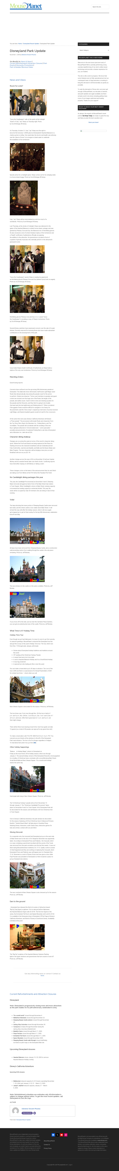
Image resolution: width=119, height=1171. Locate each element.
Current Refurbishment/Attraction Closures (26, 63)
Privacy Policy (48, 1148)
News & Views (26, 61)
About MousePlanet (49, 1141)
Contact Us (47, 1144)
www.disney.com (102, 1140)
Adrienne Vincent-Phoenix (31, 1109)
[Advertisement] (59, 26)
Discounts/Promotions (25, 65)
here (42, 975)
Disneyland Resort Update (23, 1119)
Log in (70, 1164)
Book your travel (93, 122)
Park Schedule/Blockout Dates (21, 67)
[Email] (34, 1113)
